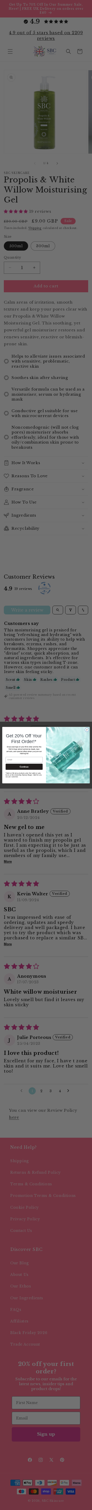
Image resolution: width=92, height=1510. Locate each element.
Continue (24, 766)
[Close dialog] (87, 729)
